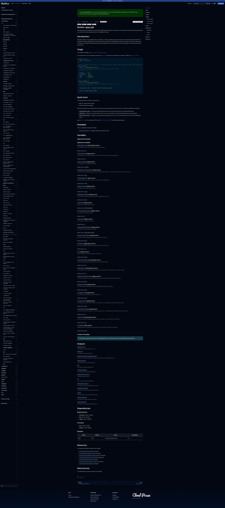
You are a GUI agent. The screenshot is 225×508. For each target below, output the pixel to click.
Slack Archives (93, 499)
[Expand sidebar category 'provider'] (16, 386)
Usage (147, 10)
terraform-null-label (126, 338)
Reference (17, 3)
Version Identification (104, 13)
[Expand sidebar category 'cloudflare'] (16, 366)
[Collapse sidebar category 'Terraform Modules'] (16, 19)
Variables (147, 16)
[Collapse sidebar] (9, 486)
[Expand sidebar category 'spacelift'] (16, 388)
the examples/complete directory (98, 52)
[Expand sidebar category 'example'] (16, 371)
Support (114, 495)
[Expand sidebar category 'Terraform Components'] (16, 14)
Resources (148, 36)
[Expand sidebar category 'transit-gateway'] (16, 348)
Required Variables (150, 19)
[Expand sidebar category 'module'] (16, 379)
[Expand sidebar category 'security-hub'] (16, 300)
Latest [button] (189, 3)
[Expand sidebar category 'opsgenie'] (16, 384)
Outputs (147, 25)
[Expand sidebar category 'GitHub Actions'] (16, 399)
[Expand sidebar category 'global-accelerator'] (16, 183)
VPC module (84, 120)
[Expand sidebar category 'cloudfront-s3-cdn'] (16, 61)
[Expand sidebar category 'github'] (16, 375)
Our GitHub (115, 497)
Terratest (104, 55)
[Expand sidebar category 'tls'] (16, 392)
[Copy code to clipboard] (141, 59)
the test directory (135, 55)
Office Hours (93, 501)
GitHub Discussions (95, 495)
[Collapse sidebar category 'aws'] (16, 23)
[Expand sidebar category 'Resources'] (16, 403)
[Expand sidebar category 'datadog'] (16, 368)
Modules (148, 34)
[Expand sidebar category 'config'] (16, 81)
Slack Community (94, 497)
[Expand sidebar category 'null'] (16, 382)
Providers (148, 32)
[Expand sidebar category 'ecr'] (16, 120)
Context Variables (150, 23)
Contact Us (115, 499)
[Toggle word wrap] (139, 59)
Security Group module (105, 120)
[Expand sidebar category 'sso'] (16, 339)
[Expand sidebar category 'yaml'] (16, 395)
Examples (147, 14)
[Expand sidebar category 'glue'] (16, 185)
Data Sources (148, 39)
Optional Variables (150, 21)
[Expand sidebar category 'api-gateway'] (16, 40)
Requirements (149, 30)
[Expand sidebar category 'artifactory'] (16, 21)
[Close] (223, 1)
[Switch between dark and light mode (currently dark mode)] (212, 3)
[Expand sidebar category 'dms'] (16, 91)
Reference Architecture (73, 497)
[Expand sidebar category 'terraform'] (16, 390)
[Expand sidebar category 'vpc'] (16, 352)
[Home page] (78, 22)
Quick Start (148, 12)
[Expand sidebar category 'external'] (16, 373)
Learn (12, 3)
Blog (30, 3)
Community (24, 3)
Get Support (220, 3)
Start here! (120, 0)
